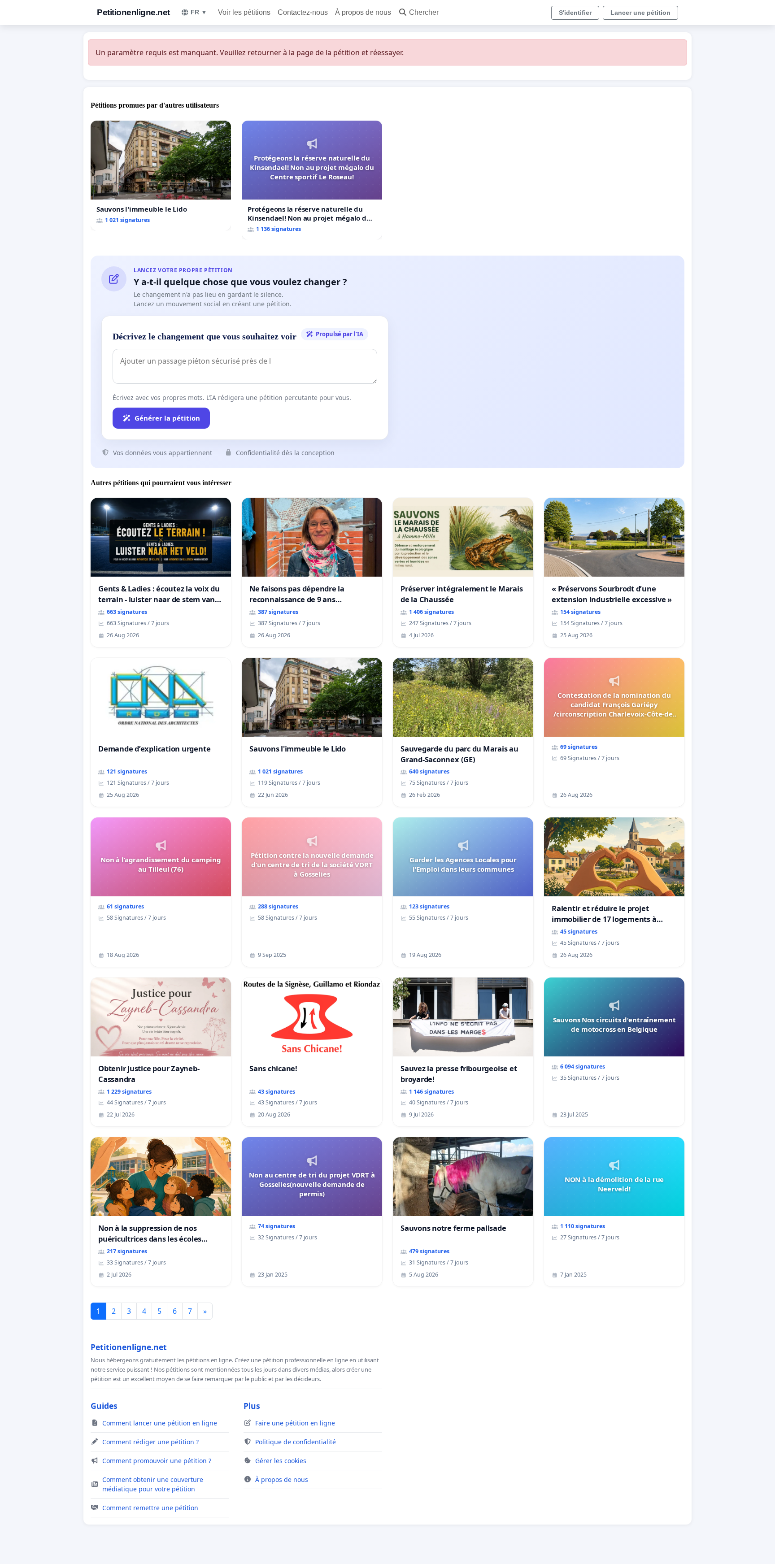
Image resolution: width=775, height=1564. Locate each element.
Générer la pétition (167, 417)
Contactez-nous (303, 12)
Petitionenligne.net (133, 12)
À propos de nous (363, 12)
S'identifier (575, 12)
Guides (104, 1405)
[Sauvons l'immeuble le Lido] (161, 175)
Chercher (424, 12)
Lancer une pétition (640, 12)
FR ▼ (199, 12)
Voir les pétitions (244, 12)
